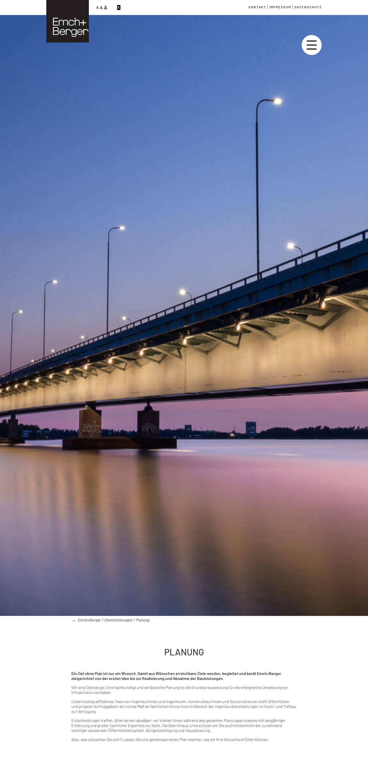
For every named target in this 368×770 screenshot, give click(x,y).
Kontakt (257, 7)
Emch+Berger (89, 619)
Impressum (280, 7)
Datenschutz (308, 7)
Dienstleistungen (118, 619)
